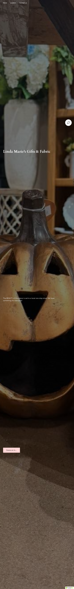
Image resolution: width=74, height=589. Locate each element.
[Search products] (68, 122)
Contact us (23, 3)
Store (5, 3)
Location (13, 3)
